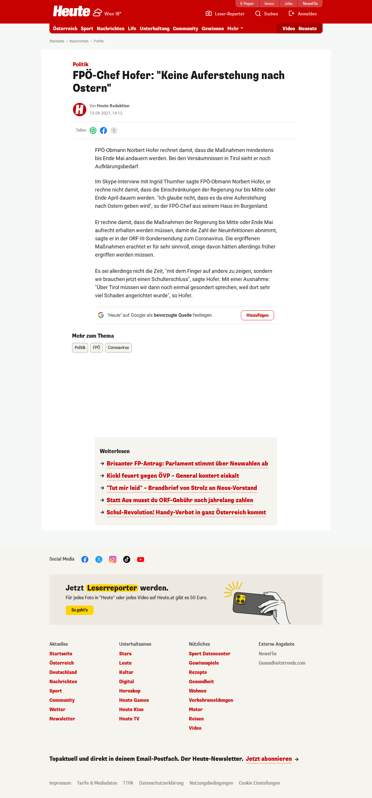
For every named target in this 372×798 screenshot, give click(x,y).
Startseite (56, 41)
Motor (196, 710)
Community (185, 29)
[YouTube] (140, 559)
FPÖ (96, 347)
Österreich (65, 29)
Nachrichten (79, 41)
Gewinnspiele (204, 663)
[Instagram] (112, 559)
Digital (126, 682)
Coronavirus (118, 347)
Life (132, 29)
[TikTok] (126, 559)
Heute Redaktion (113, 106)
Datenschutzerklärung (161, 783)
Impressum (60, 783)
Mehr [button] (233, 29)
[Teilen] (113, 130)
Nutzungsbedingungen (211, 783)
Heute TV (129, 719)
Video (288, 29)
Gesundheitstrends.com (282, 663)
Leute (125, 663)
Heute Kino (131, 710)
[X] (98, 559)
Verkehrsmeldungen (211, 700)
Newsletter (62, 719)
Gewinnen (213, 29)
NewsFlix (268, 654)
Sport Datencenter (209, 654)
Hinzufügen (257, 315)
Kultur (126, 672)
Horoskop (129, 691)
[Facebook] (103, 130)
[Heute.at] (71, 11)
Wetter (57, 710)
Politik (99, 41)
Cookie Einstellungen (259, 783)
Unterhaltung (154, 29)
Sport (87, 29)
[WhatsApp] (93, 130)
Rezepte (198, 672)
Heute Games (134, 700)
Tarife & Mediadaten (97, 783)
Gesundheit (201, 682)
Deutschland (63, 672)
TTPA (128, 783)
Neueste (307, 29)
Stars (125, 654)
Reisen (196, 719)
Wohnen (197, 691)
